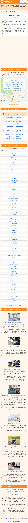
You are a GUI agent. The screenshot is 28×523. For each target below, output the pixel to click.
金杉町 (14, 162)
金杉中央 (14, 232)
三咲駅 (14, 205)
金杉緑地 (14, 266)
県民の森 (14, 203)
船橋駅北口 (14, 293)
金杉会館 (14, 164)
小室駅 (14, 234)
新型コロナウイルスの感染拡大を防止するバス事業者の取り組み (14, 396)
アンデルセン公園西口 (14, 198)
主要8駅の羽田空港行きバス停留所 (14, 423)
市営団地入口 (14, 214)
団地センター (14, 289)
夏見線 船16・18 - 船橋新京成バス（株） (14, 88)
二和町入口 (14, 237)
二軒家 (14, 153)
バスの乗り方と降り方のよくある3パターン (14, 369)
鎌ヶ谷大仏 (14, 212)
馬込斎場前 (14, 216)
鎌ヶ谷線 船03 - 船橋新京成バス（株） (14, 86)
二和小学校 (14, 303)
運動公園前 (14, 275)
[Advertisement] (14, 51)
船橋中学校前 (14, 223)
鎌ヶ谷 (14, 278)
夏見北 (14, 175)
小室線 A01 (10, 130)
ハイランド (14, 282)
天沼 (14, 155)
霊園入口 (14, 298)
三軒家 (14, 196)
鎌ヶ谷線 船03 (10, 121)
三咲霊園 (14, 241)
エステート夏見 (14, 257)
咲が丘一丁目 (14, 244)
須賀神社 (14, 228)
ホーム (2, 11)
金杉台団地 (14, 296)
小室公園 (14, 271)
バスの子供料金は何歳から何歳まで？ (14, 322)
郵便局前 (14, 300)
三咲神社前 (14, 200)
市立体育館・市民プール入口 (14, 305)
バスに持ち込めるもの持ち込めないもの (14, 471)
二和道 (14, 185)
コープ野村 (14, 194)
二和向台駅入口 (14, 157)
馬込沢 (14, 287)
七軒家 (14, 187)
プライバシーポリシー (5, 518)
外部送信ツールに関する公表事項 (17, 518)
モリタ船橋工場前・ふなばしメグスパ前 (14, 219)
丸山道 (14, 171)
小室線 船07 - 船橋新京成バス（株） (14, 84)
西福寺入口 (14, 259)
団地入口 (14, 284)
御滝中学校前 (14, 180)
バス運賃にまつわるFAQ (14, 346)
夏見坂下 (14, 178)
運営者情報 (15, 519)
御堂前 (14, 225)
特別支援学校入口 (14, 230)
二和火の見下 (14, 189)
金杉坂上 (14, 160)
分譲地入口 (14, 250)
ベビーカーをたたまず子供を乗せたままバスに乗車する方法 (14, 447)
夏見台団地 (14, 80)
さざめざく (14, 291)
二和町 (14, 191)
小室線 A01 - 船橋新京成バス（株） (14, 82)
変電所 (14, 207)
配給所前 (14, 248)
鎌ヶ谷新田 (14, 166)
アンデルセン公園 (14, 253)
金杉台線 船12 (10, 138)
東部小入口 (14, 246)
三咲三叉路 (14, 273)
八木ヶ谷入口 (14, 269)
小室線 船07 (10, 126)
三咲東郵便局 (14, 239)
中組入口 (14, 262)
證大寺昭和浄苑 (14, 264)
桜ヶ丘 (14, 173)
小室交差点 (14, 209)
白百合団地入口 (14, 221)
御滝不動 (14, 182)
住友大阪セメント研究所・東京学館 (14, 255)
